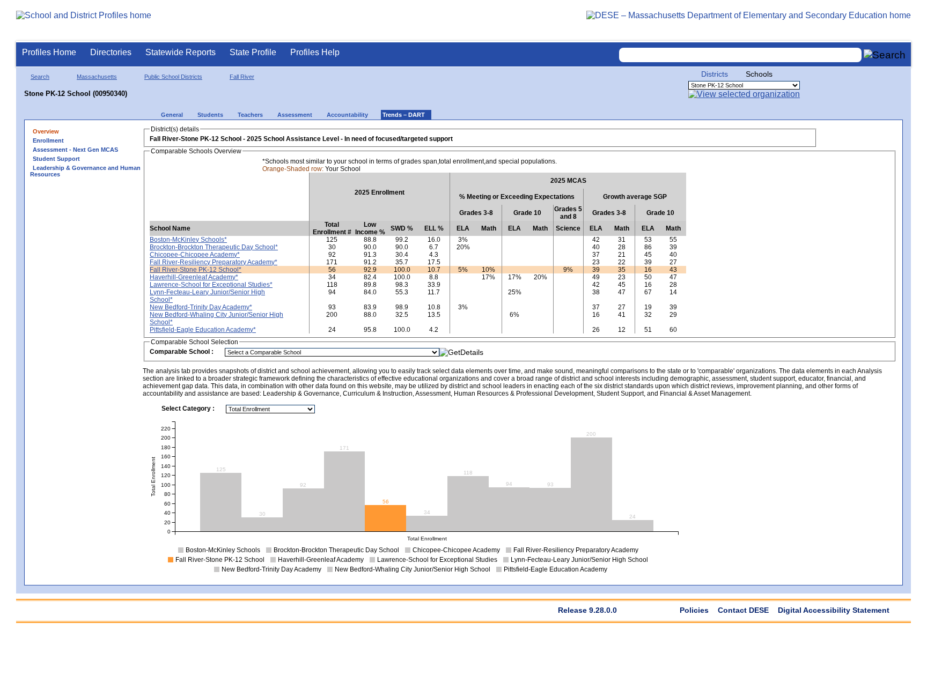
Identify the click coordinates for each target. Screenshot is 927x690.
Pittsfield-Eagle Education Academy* (203, 329)
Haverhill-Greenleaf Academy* (194, 277)
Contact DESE (743, 610)
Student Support (56, 158)
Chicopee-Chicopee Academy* (195, 254)
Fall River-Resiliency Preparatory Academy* (213, 262)
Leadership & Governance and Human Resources (85, 171)
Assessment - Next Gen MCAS (75, 149)
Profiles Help (315, 52)
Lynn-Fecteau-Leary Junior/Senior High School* (207, 295)
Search (40, 76)
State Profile (253, 52)
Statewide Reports (180, 52)
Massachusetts (97, 76)
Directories (110, 52)
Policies (694, 610)
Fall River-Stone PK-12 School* (195, 269)
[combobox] (740, 55)
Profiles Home (49, 52)
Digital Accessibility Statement (833, 610)
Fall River (242, 76)
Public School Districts (173, 76)
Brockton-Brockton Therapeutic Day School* (214, 247)
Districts (714, 74)
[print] (829, 134)
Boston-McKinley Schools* (188, 239)
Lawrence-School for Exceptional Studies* (211, 284)
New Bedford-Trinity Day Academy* (201, 307)
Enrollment (48, 140)
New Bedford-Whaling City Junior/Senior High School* (216, 318)
